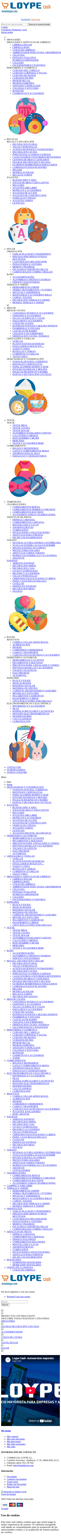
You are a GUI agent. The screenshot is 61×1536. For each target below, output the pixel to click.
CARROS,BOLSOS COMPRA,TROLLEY (32, 272)
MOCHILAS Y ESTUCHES (25, 693)
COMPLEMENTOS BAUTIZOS (27, 512)
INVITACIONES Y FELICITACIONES (31, 532)
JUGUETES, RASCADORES (26, 1111)
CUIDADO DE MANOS (24, 75)
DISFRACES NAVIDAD (24, 586)
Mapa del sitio (13, 1487)
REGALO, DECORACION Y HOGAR (25, 961)
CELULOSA (18, 55)
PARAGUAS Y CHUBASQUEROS (29, 456)
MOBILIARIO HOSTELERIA (26, 1265)
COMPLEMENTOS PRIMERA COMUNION (33, 509)
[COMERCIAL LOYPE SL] (26, 14)
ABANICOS (18, 558)
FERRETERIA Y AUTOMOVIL (22, 835)
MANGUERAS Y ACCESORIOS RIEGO (32, 295)
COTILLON (18, 583)
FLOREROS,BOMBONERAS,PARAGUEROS (34, 165)
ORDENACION (14, 1208)
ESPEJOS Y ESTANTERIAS (26, 282)
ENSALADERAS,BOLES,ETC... (28, 346)
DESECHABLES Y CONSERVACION (25, 787)
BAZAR (5, 1348)
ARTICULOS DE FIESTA (19, 1231)
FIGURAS (17, 591)
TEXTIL (11, 927)
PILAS (15, 708)
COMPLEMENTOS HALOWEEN (28, 1242)
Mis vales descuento (16, 1439)
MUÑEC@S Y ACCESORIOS (26, 190)
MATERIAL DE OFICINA (25, 688)
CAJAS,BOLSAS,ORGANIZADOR (29, 261)
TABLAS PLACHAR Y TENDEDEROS (31, 254)
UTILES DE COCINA (23, 323)
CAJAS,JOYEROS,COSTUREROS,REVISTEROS (36, 157)
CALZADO (18, 62)
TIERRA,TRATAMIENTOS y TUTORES (32, 290)
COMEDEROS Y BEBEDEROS (27, 650)
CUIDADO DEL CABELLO (26, 70)
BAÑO (10, 950)
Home (9, 784)
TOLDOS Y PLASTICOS (24, 670)
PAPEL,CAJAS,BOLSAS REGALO (29, 581)
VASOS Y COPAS (21, 349)
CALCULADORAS (21, 719)
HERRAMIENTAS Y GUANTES (28, 660)
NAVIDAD (12, 560)
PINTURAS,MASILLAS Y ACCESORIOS (32, 668)
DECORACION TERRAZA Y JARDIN (31, 300)
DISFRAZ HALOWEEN (24, 1239)
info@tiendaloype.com (23, 1465)
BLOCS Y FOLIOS (21, 680)
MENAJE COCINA (16, 999)
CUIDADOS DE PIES (22, 78)
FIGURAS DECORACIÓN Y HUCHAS (20, 1326)
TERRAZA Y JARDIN (17, 1188)
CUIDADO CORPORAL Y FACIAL (29, 73)
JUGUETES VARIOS (22, 200)
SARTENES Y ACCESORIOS (26, 315)
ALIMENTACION (21, 645)
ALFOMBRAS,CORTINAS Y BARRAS (31, 279)
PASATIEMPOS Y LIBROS (25, 698)
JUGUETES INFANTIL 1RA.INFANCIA (31, 833)
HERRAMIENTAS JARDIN (25, 287)
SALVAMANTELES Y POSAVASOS (30, 1027)
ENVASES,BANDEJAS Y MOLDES (29, 369)
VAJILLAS (17, 341)
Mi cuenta (6, 1431)
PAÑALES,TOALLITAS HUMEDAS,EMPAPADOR (25, 58)
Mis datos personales (16, 1444)
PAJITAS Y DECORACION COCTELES (31, 374)
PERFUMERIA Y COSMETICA (22, 1030)
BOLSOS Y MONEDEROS (25, 448)
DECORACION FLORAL (24, 144)
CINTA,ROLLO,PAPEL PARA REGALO (32, 701)
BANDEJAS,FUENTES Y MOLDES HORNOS (34, 326)
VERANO (12, 1150)
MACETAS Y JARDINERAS (26, 292)
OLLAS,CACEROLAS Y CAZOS (28, 318)
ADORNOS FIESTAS (22, 527)
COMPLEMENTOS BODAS (26, 507)
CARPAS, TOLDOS (22, 297)
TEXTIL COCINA (21, 428)
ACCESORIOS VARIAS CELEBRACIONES (33, 514)
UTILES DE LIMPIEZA (23, 50)
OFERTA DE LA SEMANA (20, 1267)
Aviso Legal (12, 1482)
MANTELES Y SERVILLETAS (27, 364)
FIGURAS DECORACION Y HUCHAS (31, 162)
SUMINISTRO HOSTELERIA (26, 1262)
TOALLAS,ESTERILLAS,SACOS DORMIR (33, 545)
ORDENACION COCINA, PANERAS (30, 336)
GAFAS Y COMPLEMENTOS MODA (30, 451)
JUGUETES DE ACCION (24, 193)
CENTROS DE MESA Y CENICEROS (30, 159)
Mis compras (12, 1436)
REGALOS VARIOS (22, 175)
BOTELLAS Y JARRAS (24, 351)
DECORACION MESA (23, 588)
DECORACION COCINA (24, 152)
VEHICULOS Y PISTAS (24, 198)
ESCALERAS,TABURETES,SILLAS (30, 269)
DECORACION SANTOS (24, 996)
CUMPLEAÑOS (20, 530)
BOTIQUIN (18, 91)
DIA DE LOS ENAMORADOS (27, 537)
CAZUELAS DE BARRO (24, 331)
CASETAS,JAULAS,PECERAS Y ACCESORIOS (36, 655)
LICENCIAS (18, 203)
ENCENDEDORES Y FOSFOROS (28, 65)
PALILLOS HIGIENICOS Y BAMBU (30, 372)
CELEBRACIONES (16, 1173)
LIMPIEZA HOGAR (22, 45)
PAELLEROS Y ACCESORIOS (27, 320)
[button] (14, 39)
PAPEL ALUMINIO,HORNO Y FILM (30, 366)
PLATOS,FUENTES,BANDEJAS (28, 343)
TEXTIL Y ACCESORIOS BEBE (28, 443)
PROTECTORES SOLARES (26, 550)
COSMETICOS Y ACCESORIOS (28, 93)
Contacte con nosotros (17, 1479)
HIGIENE (17, 647)
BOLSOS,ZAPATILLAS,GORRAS (29, 548)
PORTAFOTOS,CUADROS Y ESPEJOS (31, 154)
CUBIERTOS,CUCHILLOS (25, 354)
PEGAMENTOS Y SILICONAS (27, 662)
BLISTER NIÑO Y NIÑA (24, 180)
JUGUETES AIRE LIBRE (24, 188)
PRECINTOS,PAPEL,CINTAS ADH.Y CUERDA (35, 665)
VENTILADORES (21, 1170)
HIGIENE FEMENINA (23, 83)
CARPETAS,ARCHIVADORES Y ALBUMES (34, 691)
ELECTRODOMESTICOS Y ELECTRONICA (29, 1073)
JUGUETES (12, 805)
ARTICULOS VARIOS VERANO (28, 553)
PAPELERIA (13, 902)
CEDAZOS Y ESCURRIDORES (27, 333)
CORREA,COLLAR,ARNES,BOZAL (30, 642)
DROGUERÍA (8, 1321)
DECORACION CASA (23, 568)
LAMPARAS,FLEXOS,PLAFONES (29, 167)
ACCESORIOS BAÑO (23, 277)
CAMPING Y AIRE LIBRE (19, 1185)
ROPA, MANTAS (20, 1114)
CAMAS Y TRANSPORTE (25, 652)
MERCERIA (18, 440)
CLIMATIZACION (21, 721)
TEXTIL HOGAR (20, 430)
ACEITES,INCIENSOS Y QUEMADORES (32, 149)
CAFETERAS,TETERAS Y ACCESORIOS (32, 313)
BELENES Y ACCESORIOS (26, 573)
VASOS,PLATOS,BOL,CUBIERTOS (30, 361)
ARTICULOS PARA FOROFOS (27, 535)
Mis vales (11, 1446)
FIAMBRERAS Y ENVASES (26, 328)
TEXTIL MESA (19, 425)
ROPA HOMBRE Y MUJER (25, 438)
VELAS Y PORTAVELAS (24, 147)
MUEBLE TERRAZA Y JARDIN (28, 302)
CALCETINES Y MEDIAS (25, 435)
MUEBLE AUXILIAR (23, 172)
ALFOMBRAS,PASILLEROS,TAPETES (31, 433)
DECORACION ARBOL (24, 565)
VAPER (16, 1058)
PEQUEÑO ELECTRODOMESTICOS (30, 714)
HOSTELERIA (14, 1260)
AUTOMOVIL (19, 675)
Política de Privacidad (16, 1484)
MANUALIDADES (21, 683)
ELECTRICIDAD (20, 673)
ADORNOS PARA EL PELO (26, 453)
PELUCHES (18, 185)
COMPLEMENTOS (16, 1060)
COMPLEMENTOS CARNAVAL (28, 522)
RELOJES (17, 170)
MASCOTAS (13, 1093)
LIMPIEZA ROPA (21, 47)
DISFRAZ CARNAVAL (23, 519)
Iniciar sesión (7, 32)
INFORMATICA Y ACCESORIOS (28, 706)
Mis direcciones (14, 1441)
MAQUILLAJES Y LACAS (25, 525)
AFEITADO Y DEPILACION (26, 85)
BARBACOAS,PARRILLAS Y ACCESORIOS (34, 555)
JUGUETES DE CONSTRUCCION (29, 195)
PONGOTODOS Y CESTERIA (27, 264)
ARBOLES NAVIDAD (23, 563)
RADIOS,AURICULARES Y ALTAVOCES (33, 711)
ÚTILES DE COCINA (11, 1337)
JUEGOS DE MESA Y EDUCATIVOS (30, 182)
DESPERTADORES (22, 716)
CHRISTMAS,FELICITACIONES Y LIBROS (33, 578)
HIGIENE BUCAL (21, 80)
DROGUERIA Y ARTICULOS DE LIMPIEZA (29, 876)
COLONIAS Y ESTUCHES (25, 88)
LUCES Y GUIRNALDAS (25, 571)
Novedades (12, 1476)
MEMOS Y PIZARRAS (23, 267)
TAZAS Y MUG (20, 356)
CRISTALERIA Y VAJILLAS (21, 856)
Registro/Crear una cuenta (18, 1296)
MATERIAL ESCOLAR (23, 685)
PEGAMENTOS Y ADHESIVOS (28, 696)
